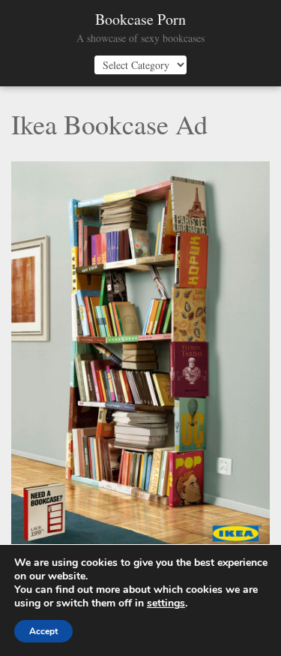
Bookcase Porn (140, 19)
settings (166, 603)
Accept (43, 631)
